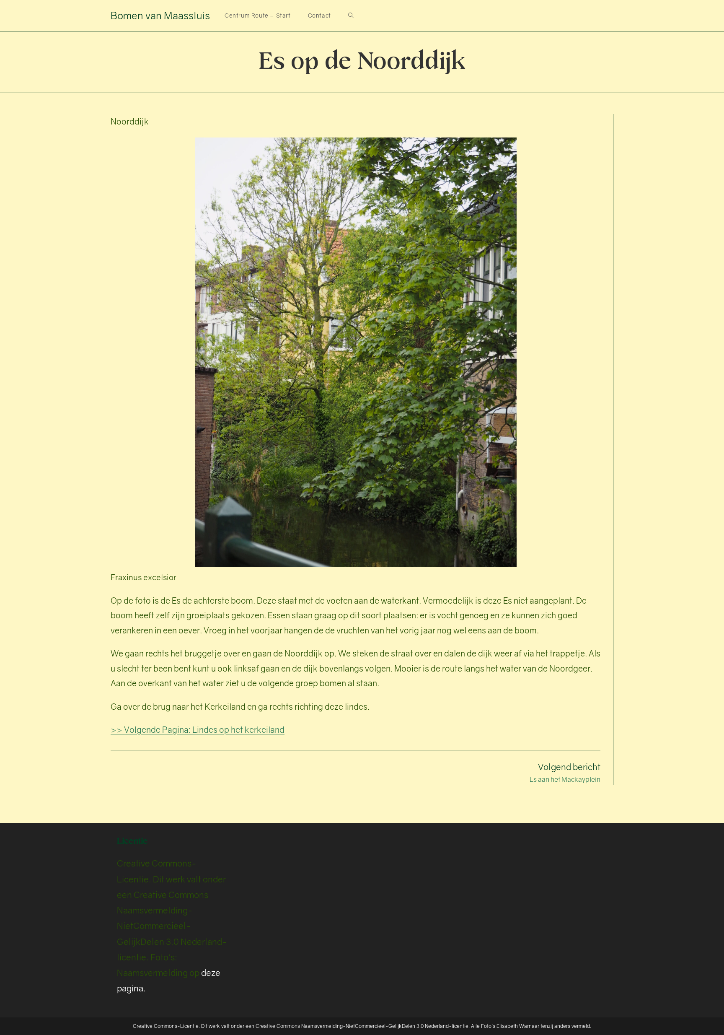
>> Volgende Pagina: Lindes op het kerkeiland (197, 729)
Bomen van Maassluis (160, 15)
